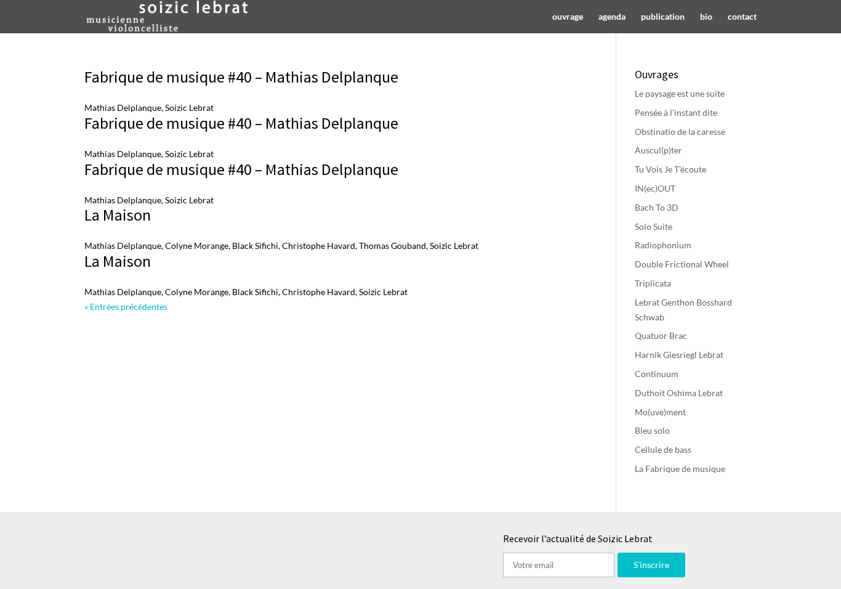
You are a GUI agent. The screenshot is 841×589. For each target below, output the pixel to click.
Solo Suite (653, 226)
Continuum (656, 373)
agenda (612, 17)
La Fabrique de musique (680, 468)
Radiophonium (663, 245)
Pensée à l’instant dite (676, 112)
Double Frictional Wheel (682, 264)
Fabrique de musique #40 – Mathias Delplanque (241, 77)
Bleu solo (652, 430)
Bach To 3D (656, 207)
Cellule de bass (663, 449)
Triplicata (653, 283)
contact (742, 17)
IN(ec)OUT (655, 188)
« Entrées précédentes (125, 306)
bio (706, 17)
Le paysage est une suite (680, 93)
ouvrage (567, 17)
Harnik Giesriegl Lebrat (679, 354)
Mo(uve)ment (660, 412)
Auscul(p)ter (658, 150)
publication (663, 17)
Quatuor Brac (661, 335)
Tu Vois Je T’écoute (670, 169)
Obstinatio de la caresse (680, 131)
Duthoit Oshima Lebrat (679, 393)
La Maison (117, 215)
